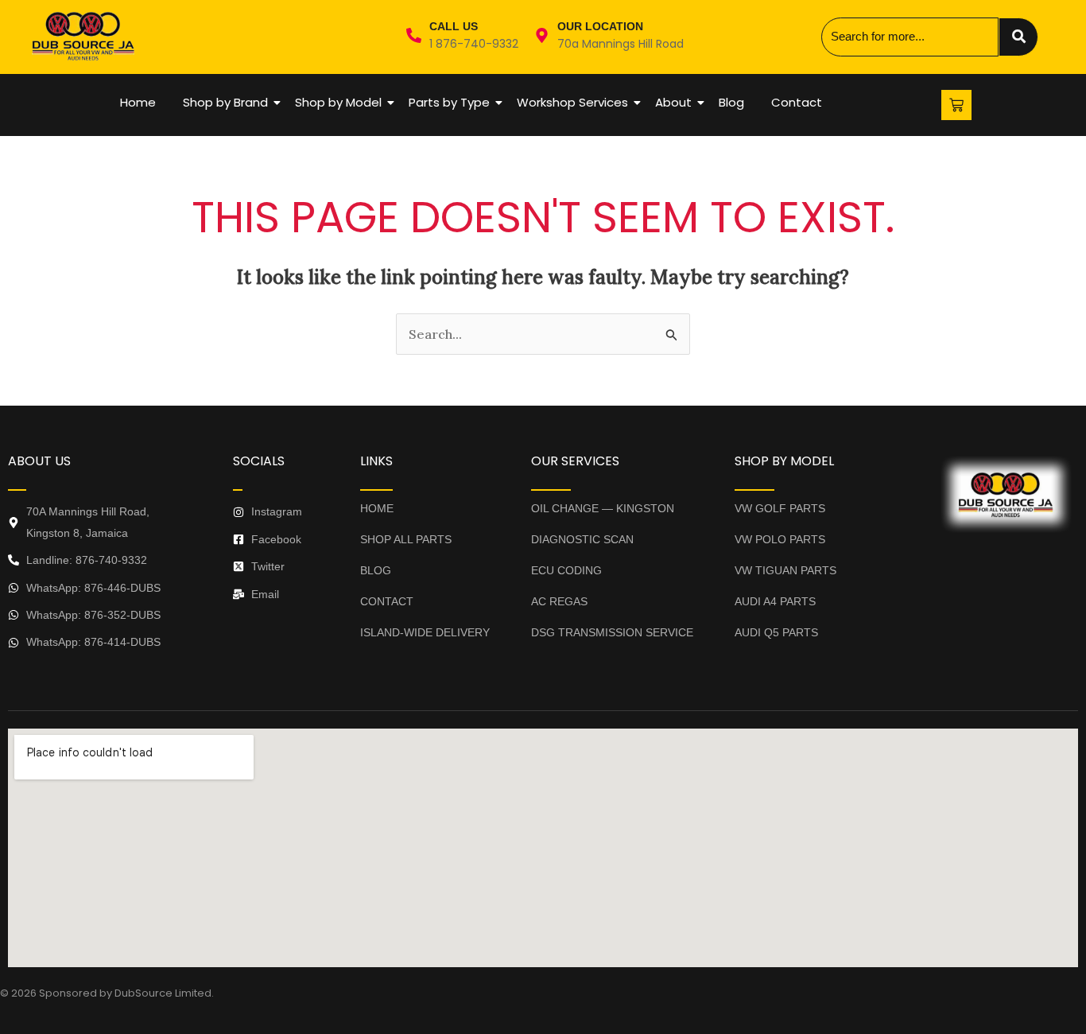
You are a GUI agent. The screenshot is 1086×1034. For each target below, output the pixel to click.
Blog (731, 102)
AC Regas (559, 601)
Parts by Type (449, 102)
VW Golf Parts (780, 508)
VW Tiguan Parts (785, 570)
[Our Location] (541, 36)
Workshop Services (572, 102)
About (673, 102)
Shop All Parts (406, 539)
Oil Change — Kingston (602, 508)
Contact (796, 102)
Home (138, 102)
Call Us (453, 26)
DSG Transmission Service (612, 632)
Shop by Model (338, 102)
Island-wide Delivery (425, 632)
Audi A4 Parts (775, 601)
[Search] (1018, 36)
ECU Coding (566, 570)
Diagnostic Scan (582, 539)
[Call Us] (413, 36)
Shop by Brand (225, 102)
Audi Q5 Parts (776, 632)
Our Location (600, 26)
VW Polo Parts (780, 539)
